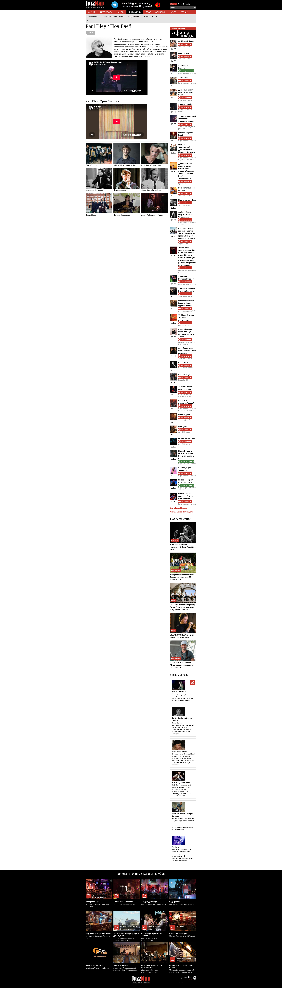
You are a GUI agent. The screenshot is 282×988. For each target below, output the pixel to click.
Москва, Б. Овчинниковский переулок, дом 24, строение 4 (125, 969)
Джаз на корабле (185, 104)
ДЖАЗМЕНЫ (134, 12)
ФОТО (173, 12)
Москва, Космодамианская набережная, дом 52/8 (124, 939)
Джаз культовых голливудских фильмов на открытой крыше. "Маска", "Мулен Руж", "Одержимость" (186, 171)
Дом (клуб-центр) (120, 965)
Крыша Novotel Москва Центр (187, 271)
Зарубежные (133, 16)
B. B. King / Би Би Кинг (181, 783)
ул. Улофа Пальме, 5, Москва (97, 968)
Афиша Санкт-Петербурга (181, 512)
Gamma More (183, 325)
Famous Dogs (184, 375)
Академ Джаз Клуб (185, 420)
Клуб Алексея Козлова (187, 73)
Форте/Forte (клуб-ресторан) (98, 933)
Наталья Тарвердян (121, 215)
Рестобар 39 (183, 380)
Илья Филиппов (119, 190)
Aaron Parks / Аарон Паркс (152, 215)
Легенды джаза (93, 16)
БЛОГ (148, 12)
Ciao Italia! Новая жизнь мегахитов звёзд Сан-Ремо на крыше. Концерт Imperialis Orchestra (186, 233)
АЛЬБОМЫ (160, 12)
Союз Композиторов (186, 368)
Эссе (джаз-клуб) (185, 100)
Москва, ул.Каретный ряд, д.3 (181, 904)
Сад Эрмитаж (175, 902)
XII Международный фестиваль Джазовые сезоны (187, 118)
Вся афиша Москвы (178, 508)
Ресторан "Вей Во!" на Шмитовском (186, 343)
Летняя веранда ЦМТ (186, 311)
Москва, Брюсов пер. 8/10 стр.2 (182, 936)
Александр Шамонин (94, 190)
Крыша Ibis (182, 184)
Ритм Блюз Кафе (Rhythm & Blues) (184, 395)
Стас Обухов (184, 362)
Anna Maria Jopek (179, 751)
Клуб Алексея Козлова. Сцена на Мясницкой (187, 158)
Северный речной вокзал (185, 110)
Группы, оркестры (150, 16)
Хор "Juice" (183, 78)
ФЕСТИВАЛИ (106, 12)
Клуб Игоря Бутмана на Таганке (187, 223)
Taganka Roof (183, 244)
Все (88, 21)
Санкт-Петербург (185, 4)
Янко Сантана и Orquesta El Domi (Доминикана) (185, 496)
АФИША (91, 12)
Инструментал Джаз (187, 200)
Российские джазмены (114, 16)
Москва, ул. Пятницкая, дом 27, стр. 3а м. (99, 905)
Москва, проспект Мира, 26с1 (153, 904)
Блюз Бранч (183, 53)
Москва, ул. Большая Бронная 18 (98, 937)
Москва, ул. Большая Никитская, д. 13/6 (149, 971)
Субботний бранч (186, 41)
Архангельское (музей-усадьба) (187, 128)
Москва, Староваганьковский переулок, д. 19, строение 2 (181, 971)
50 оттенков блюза (186, 439)
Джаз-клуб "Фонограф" (96, 965)
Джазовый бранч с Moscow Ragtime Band (186, 92)
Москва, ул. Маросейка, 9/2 (124, 904)
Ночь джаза (183, 427)
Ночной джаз (184, 414)
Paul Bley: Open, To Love (102, 101)
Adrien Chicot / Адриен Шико (124, 165)
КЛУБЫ (120, 12)
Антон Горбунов (179, 691)
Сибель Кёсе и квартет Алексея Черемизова (185, 214)
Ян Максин (176, 847)
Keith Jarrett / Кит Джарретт (152, 165)
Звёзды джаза (179, 674)
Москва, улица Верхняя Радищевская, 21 (150, 939)
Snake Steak (91, 215)
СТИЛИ (184, 12)
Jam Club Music (184, 47)
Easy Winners (91, 165)
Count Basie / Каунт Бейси (151, 190)
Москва (173, 4)
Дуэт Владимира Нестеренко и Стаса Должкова (187, 350)
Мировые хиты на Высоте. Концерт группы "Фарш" (186, 303)
